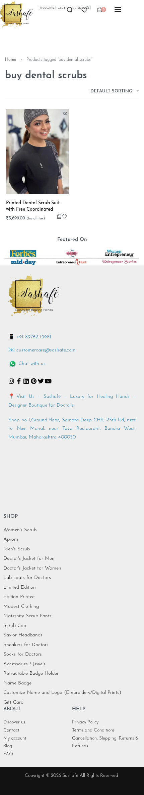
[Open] (84, 10)
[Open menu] (118, 9)
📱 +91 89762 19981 (29, 337)
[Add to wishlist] (64, 216)
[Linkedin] (26, 381)
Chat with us (32, 363)
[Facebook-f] (19, 381)
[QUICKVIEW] (65, 113)
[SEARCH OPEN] (70, 11)
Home (10, 59)
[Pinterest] (33, 381)
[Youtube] (48, 381)
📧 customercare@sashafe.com (42, 350)
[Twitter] (41, 381)
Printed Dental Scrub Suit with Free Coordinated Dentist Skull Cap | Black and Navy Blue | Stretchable (37, 207)
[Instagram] (11, 381)
